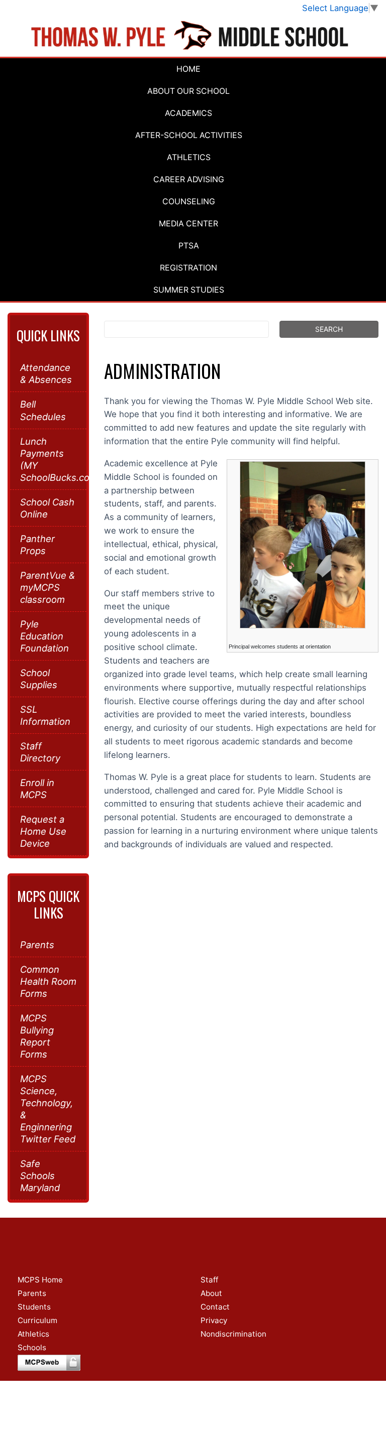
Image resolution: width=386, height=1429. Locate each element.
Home (188, 69)
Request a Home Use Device (43, 831)
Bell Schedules (43, 410)
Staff (209, 1279)
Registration (188, 268)
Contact (215, 1307)
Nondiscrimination (233, 1334)
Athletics (189, 157)
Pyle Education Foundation (44, 636)
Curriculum (37, 1320)
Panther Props (37, 544)
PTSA (188, 245)
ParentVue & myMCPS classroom (47, 587)
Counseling (188, 201)
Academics (188, 113)
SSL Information (45, 715)
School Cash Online (47, 507)
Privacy (214, 1320)
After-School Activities (188, 135)
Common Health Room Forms (48, 981)
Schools (32, 1347)
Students (34, 1307)
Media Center (188, 223)
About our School (188, 91)
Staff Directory (40, 751)
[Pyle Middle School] (193, 35)
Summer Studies (188, 290)
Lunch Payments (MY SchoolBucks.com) (48, 459)
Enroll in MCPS (37, 788)
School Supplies (38, 678)
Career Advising (188, 179)
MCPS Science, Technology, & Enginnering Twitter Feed (47, 1108)
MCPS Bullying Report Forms (37, 1036)
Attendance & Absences (46, 373)
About (211, 1293)
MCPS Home (40, 1279)
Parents (37, 944)
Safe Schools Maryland (40, 1175)
